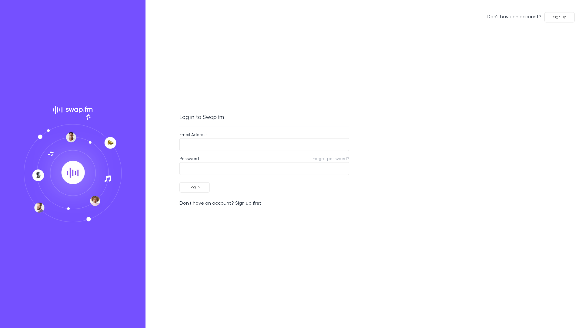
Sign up (243, 203)
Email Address (193, 135)
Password (189, 159)
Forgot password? (331, 159)
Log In (194, 187)
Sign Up (559, 17)
